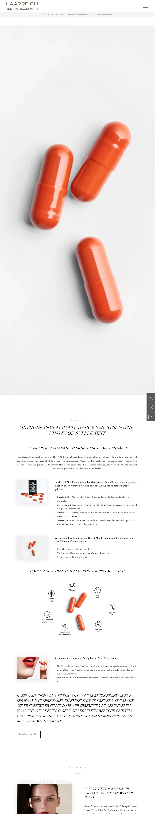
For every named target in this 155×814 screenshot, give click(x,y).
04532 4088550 (54, 14)
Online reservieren (103, 14)
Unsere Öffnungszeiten (79, 14)
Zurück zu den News (29, 734)
